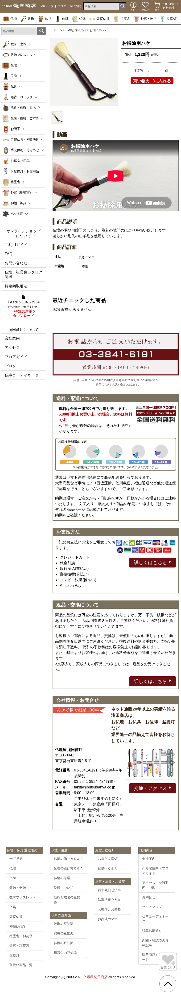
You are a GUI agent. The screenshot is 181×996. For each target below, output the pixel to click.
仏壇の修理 (62, 878)
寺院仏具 (103, 18)
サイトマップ (152, 907)
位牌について (64, 888)
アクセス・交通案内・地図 (155, 885)
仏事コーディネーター (23, 375)
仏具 (48, 18)
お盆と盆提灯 (108, 859)
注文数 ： (141, 70)
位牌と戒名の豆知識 (67, 899)
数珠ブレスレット (22, 897)
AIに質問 (75, 6)
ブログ (62, 6)
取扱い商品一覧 (21, 965)
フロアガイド (16, 357)
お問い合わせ (16, 263)
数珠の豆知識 (64, 924)
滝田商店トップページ (155, 957)
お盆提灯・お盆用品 (25, 171)
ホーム (58, 30)
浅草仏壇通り (152, 931)
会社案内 (12, 338)
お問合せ (148, 897)
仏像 (82, 18)
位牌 (65, 18)
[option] (84, 72)
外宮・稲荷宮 (19, 945)
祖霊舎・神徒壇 (21, 936)
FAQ (8, 254)
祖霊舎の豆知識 (65, 953)
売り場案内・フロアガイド (155, 870)
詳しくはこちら (151, 562)
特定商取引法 (16, 286)
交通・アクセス (151, 788)
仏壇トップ (46, 6)
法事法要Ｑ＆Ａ (109, 900)
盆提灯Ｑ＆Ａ (107, 868)
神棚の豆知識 (64, 943)
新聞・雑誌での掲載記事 (155, 943)
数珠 (31, 18)
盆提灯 (172, 18)
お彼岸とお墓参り (111, 909)
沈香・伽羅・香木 (23, 108)
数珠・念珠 (18, 44)
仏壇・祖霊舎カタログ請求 (23, 274)
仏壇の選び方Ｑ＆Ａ (68, 868)
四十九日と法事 (109, 890)
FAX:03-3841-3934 (24, 309)
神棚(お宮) (17, 926)
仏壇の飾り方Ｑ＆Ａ (68, 859)
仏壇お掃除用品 (76, 30)
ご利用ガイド (16, 245)
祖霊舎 (125, 18)
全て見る (16, 859)
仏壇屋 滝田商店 (95, 977)
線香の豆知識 (64, 933)
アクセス (12, 348)
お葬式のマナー (109, 919)
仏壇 (13, 18)
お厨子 (15, 129)
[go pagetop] (167, 983)
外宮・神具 (148, 18)
